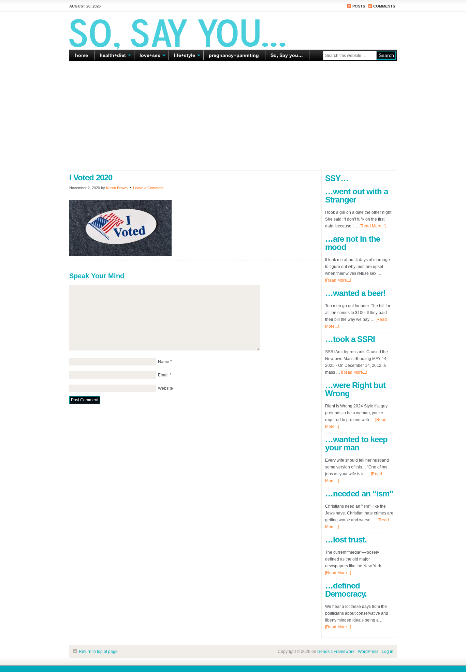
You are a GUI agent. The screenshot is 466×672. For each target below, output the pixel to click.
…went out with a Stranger (356, 195)
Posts (358, 6)
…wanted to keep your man (356, 443)
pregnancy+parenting (234, 55)
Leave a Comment (148, 188)
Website (165, 388)
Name (163, 361)
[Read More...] (372, 226)
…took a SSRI (350, 339)
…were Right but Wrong (355, 389)
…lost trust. (346, 539)
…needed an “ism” (359, 493)
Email (163, 375)
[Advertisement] (233, 116)
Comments (384, 6)
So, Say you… (287, 55)
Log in (387, 651)
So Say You (233, 30)
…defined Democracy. (346, 589)
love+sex (147, 57)
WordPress (368, 651)
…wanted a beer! (355, 293)
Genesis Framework (335, 651)
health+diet (110, 57)
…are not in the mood (352, 243)
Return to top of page (98, 651)
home (81, 55)
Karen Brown (117, 188)
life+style (182, 57)
